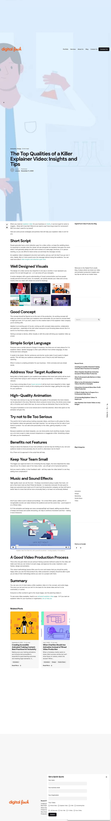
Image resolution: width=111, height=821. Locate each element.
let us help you (47, 598)
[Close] (106, 777)
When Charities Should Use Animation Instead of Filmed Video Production (87, 373)
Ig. (107, 404)
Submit (52, 814)
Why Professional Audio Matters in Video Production (88, 378)
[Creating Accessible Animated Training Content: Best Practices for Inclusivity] (24, 626)
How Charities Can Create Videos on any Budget (87, 403)
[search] (99, 319)
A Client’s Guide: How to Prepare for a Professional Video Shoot (86, 393)
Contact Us (104, 49)
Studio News (78, 498)
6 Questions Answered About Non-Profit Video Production (88, 388)
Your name (51, 780)
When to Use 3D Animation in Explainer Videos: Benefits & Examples (87, 383)
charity (48, 224)
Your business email (54, 787)
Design (19, 148)
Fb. (107, 408)
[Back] (4, 102)
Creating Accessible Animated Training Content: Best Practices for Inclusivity (87, 367)
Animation (13, 148)
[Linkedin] (6, 227)
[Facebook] (6, 224)
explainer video (28, 224)
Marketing (78, 496)
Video (76, 500)
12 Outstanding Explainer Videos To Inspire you (86, 398)
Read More (15, 665)
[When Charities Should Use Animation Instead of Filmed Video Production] (55, 626)
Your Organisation (53, 795)
